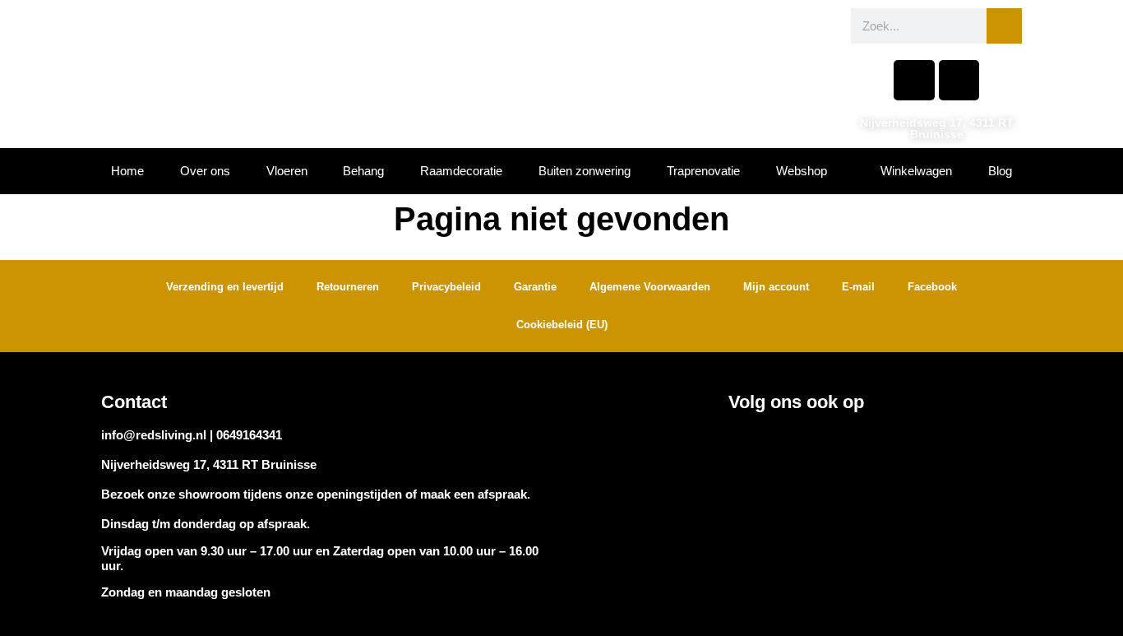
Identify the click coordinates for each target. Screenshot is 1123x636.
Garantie (535, 287)
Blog (1000, 171)
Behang (363, 171)
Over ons (205, 171)
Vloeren (286, 171)
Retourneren (348, 287)
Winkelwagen (916, 171)
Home (127, 171)
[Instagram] (959, 80)
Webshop (801, 171)
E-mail (858, 287)
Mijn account (776, 287)
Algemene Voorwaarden (649, 287)
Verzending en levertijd (225, 287)
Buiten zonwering (584, 171)
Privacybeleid (446, 287)
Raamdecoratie (461, 171)
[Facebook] (914, 80)
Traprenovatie (703, 171)
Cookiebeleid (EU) (562, 324)
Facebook (932, 287)
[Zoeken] (1004, 26)
